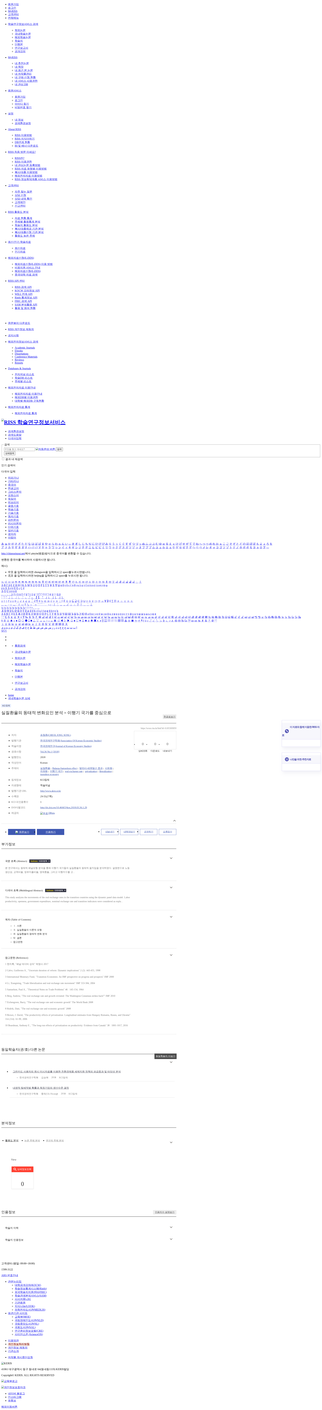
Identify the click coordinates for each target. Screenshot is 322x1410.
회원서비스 (14, 90)
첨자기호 (13, 516)
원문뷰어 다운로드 (19, 323)
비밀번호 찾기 (23, 107)
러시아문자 (14, 523)
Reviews (19, 359)
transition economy (49, 774)
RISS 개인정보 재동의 (21, 329)
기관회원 (20, 1302)
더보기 (171, 858)
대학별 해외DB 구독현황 (29, 400)
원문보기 (24, 832)
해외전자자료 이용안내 (22, 387)
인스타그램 (14, 1397)
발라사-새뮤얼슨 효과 (91, 768)
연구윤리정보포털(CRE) (29, 1330)
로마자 (12, 534)
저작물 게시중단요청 (20, 1357)
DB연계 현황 (22, 142)
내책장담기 (129, 831)
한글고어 (13, 488)
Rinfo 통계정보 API (26, 297)
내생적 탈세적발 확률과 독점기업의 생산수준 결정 (41, 1088)
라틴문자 (13, 520)
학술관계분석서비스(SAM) (30, 1295)
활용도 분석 (11, 1140)
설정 (10, 113)
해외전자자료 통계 (19, 407)
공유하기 (148, 831)
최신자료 (20, 248)
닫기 (4, 630)
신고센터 (20, 205)
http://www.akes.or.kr (50, 791)
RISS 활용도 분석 (18, 212)
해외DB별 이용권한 (26, 397)
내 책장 (19, 66)
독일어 (12, 498)
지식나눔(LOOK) (25, 1306)
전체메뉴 (13, 17)
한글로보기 (169, 716)
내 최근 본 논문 (24, 70)
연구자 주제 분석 (55, 1140)
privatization (91, 771)
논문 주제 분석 (32, 1140)
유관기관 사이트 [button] (18, 1313)
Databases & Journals (19, 368)
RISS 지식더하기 (25, 138)
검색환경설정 (23, 123)
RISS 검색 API (23, 287)
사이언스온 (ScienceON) (29, 1334)
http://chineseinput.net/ (13, 553)
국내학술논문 (23, 33)
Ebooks (19, 350)
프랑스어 (13, 495)
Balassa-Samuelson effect (64, 768)
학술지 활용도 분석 (26, 225)
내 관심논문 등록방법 (27, 165)
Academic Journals (25, 347)
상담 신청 (20, 195)
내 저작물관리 (23, 73)
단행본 (19, 44)
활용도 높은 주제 (25, 235)
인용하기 (51, 832)
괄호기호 (13, 505)
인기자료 (20, 251)
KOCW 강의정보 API (27, 290)
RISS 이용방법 (23, 135)
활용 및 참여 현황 (25, 308)
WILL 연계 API (23, 294)
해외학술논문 (23, 37)
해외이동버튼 (9, 1406)
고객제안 (20, 202)
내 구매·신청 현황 (25, 77)
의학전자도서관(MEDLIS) (30, 1309)
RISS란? (19, 158)
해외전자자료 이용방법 (28, 175)
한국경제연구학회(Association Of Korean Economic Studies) (70, 740)
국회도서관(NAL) (25, 1327)
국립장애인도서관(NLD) (29, 1320)
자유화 (44, 771)
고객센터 (13, 14)
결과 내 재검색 (14, 459)
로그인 (12, 7)
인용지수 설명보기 (164, 1212)
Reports (19, 362)
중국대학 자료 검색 (26, 274)
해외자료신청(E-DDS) (21, 257)
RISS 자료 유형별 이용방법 (31, 168)
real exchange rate (74, 771)
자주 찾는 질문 (23, 191)
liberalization (105, 771)
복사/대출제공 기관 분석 (29, 228)
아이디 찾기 (22, 103)
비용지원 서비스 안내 (27, 267)
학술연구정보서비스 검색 (23, 24)
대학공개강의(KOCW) (28, 1285)
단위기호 (13, 527)
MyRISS (12, 11)
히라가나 (13, 477)
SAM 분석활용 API (26, 304)
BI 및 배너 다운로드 (26, 145)
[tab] (11, 1140)
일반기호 (13, 530)
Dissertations (21, 353)
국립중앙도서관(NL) (27, 1323)
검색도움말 (14, 434)
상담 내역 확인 (23, 198)
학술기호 (13, 509)
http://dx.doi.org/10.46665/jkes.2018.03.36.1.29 (63, 807)
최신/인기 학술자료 (19, 242)
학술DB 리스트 (24, 377)
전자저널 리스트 (24, 374)
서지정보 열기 (174, 820)
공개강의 (20, 51)
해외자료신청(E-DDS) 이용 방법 (34, 264)
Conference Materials (26, 356)
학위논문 (20, 30)
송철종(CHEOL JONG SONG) (55, 735)
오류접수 (167, 831)
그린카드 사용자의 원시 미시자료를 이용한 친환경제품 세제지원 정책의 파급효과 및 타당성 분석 (67, 1071)
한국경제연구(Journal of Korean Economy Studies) (66, 746)
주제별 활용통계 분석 (27, 221)
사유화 (108, 768)
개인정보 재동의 (18, 1347)
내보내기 (109, 831)
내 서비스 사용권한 (26, 80)
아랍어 (12, 537)
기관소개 (13, 1351)
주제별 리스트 (23, 381)
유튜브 (12, 1400)
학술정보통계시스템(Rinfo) (31, 1288)
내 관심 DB (21, 84)
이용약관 (13, 1340)
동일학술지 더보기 (165, 1056)
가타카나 (13, 481)
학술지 (19, 40)
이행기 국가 (56, 771)
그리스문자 (14, 491)
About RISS (14, 129)
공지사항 (13, 335)
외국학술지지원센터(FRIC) (31, 1292)
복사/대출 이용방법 (26, 172)
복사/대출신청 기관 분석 (29, 232)
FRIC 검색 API (23, 301)
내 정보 (19, 119)
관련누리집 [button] (14, 1281)
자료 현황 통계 (23, 218)
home (11, 695)
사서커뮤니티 (23, 1299)
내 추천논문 (22, 63)
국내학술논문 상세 (19, 698)
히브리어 (13, 502)
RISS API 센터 (16, 280)
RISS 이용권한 (23, 161)
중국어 (12, 484)
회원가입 (13, 4)
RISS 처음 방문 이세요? (22, 152)
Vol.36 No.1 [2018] (49, 751)
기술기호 (13, 513)
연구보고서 (21, 47)
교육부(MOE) (23, 1316)
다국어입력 (14, 438)
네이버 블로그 (16, 1393)
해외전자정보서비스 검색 (23, 341)
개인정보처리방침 (19, 1344)
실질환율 (45, 768)
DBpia (51, 813)
